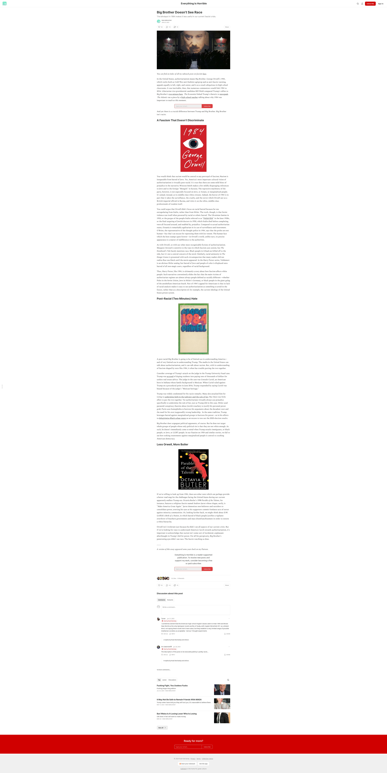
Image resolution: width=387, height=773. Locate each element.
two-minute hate (176, 94)
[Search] (358, 4)
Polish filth (208, 218)
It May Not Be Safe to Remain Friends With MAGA (179, 699)
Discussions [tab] (172, 680)
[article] (193, 690)
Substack (183, 769)
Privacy (193, 759)
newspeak (224, 94)
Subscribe (370, 4)
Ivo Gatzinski (165, 647)
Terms (199, 759)
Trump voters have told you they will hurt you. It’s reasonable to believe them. (184, 702)
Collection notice (207, 759)
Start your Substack (188, 764)
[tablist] (165, 600)
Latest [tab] (164, 680)
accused (170, 376)
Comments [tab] (161, 600)
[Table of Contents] (2, 386)
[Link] (154, 120)
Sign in (380, 4)
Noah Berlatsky (167, 20)
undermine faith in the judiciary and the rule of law (186, 396)
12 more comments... (164, 670)
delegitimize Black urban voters (172, 418)
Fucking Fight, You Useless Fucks (172, 685)
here (204, 73)
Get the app (203, 764)
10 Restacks (180, 578)
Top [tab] (159, 680)
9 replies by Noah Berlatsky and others (176, 661)
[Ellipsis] (229, 618)
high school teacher (189, 97)
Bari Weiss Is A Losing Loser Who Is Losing (177, 714)
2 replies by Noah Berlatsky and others (176, 640)
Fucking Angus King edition (166, 688)
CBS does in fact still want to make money (171, 716)
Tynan (163, 618)
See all (160, 728)
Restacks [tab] (170, 600)
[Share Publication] (362, 4)
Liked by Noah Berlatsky (170, 621)
